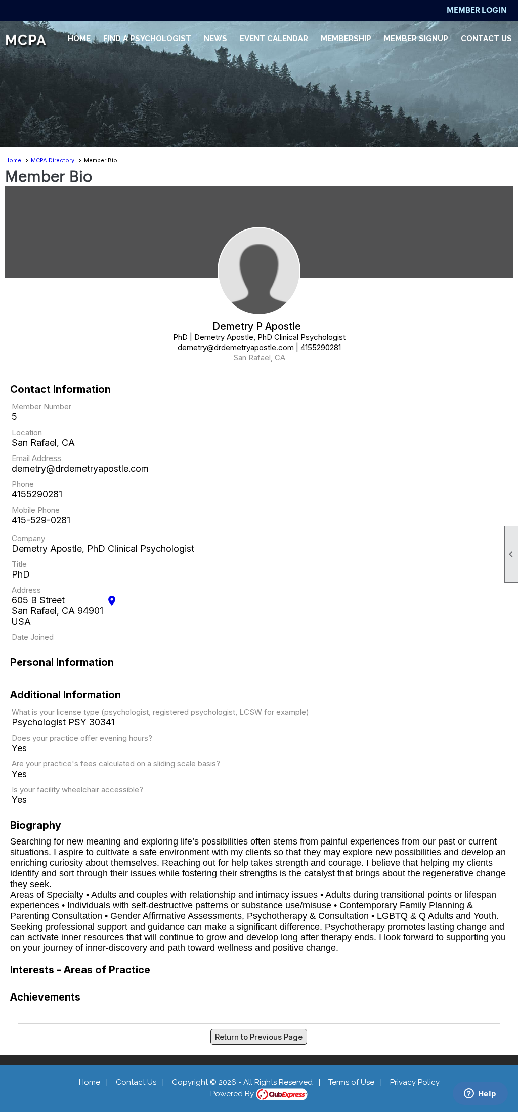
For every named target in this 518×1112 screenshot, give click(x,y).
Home (79, 38)
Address (26, 590)
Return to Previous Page (259, 1037)
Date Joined (33, 637)
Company (28, 538)
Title (19, 564)
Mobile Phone (36, 510)
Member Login (477, 10)
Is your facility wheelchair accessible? (77, 789)
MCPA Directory (52, 160)
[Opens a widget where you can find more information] (480, 1094)
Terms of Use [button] (351, 1082)
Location (27, 432)
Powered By (233, 1093)
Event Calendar (274, 38)
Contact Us (486, 38)
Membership (346, 38)
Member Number (41, 406)
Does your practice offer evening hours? (82, 738)
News (215, 38)
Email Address (36, 458)
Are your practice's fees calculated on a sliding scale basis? (116, 764)
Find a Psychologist (147, 38)
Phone (23, 484)
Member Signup (416, 38)
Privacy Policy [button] (415, 1082)
